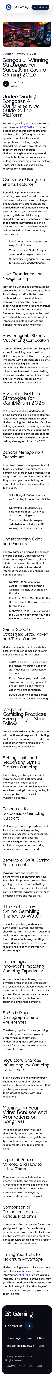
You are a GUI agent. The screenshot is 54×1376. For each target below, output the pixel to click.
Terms (30, 1365)
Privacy (21, 1365)
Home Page (14, 1338)
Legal (39, 1365)
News (29, 1338)
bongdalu (26, 127)
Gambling (8, 54)
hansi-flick (25, 1274)
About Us (10, 1365)
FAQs (40, 1338)
